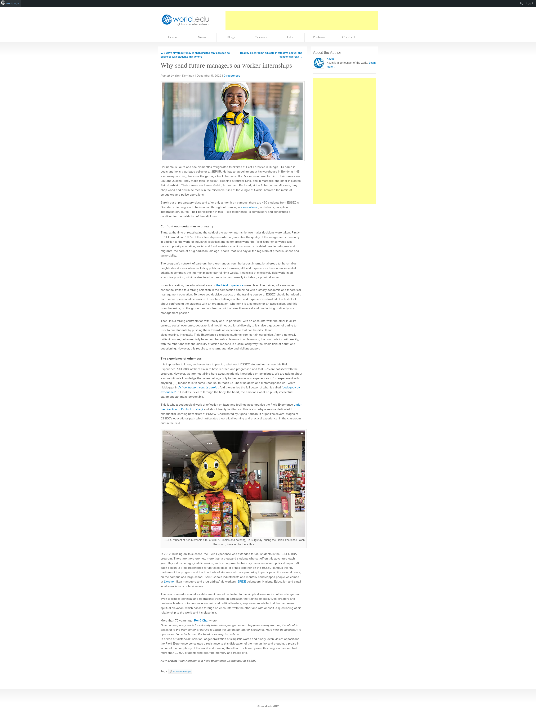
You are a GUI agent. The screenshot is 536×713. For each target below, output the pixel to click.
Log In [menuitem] (530, 3)
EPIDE (241, 581)
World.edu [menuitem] (12, 3)
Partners (319, 37)
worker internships (182, 671)
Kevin (330, 59)
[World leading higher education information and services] (184, 20)
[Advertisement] (301, 20)
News (202, 37)
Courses (261, 37)
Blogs (231, 37)
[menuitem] (521, 3)
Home (172, 37)
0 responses (232, 75)
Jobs (289, 37)
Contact (348, 37)
